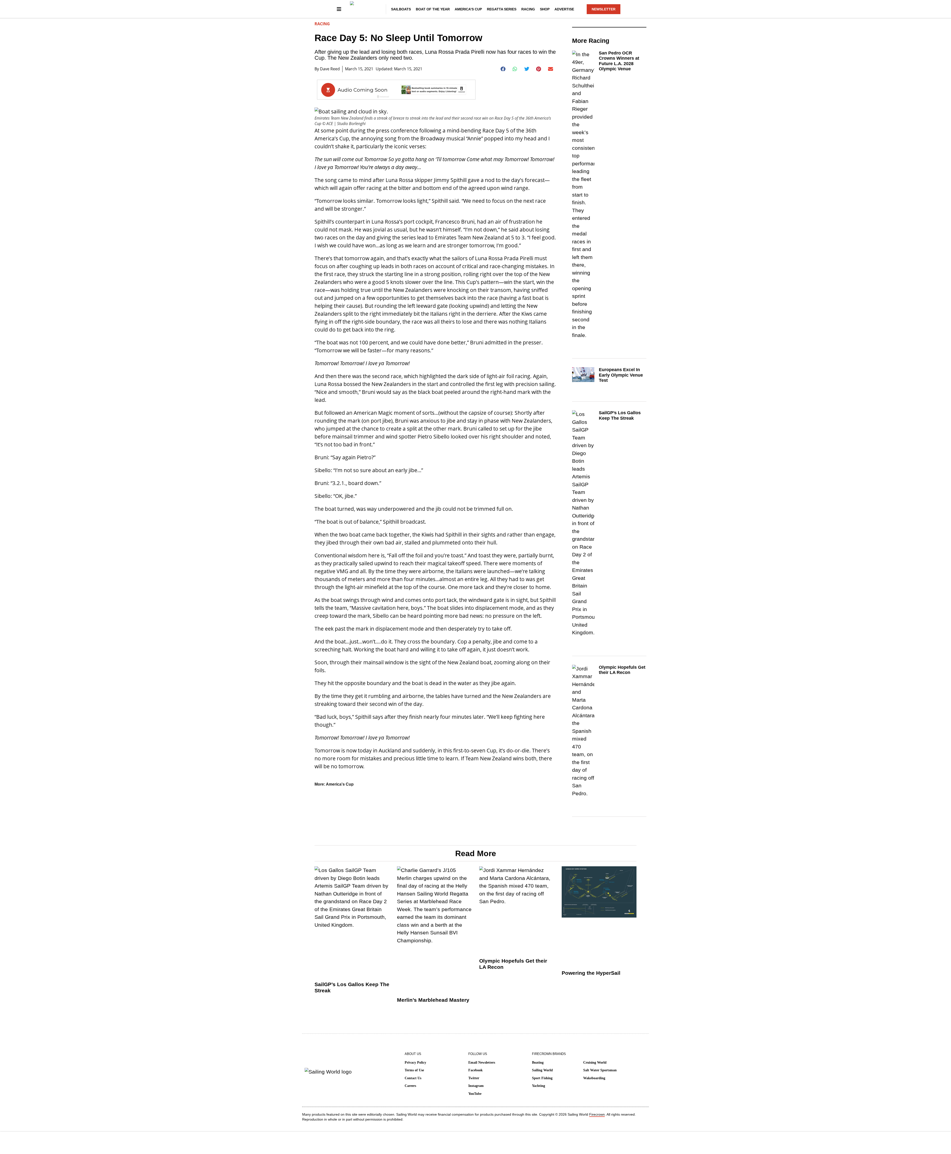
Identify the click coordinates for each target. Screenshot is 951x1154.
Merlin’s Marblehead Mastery (433, 1000)
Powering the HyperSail (591, 973)
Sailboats (401, 9)
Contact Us (413, 1078)
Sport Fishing (542, 1078)
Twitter (473, 1078)
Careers (410, 1086)
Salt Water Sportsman (600, 1070)
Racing (528, 9)
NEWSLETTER (603, 9)
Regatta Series (501, 9)
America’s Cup (468, 9)
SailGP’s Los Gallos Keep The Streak (620, 415)
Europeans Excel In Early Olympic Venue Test (621, 375)
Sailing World (542, 1070)
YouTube (474, 1094)
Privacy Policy (415, 1062)
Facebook (475, 1070)
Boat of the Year (433, 9)
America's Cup (340, 784)
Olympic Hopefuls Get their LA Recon (622, 670)
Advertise (564, 9)
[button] (503, 69)
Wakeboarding (594, 1078)
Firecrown (597, 1114)
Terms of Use (414, 1070)
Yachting (538, 1086)
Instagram (476, 1086)
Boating (538, 1062)
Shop (545, 9)
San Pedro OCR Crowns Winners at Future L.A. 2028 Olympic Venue (619, 61)
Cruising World (595, 1062)
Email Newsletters (481, 1062)
